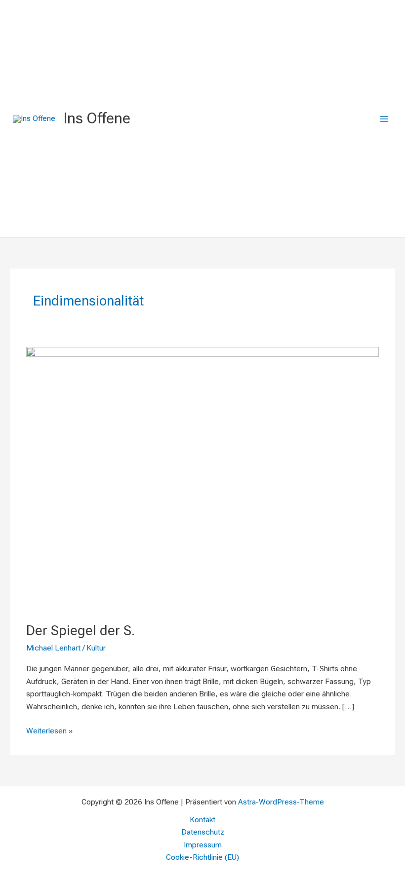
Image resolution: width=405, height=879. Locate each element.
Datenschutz (202, 832)
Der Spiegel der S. (80, 631)
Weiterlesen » (49, 730)
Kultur (96, 648)
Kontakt (202, 819)
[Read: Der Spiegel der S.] (202, 478)
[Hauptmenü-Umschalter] (384, 118)
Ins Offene (96, 118)
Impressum (203, 845)
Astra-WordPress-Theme (281, 802)
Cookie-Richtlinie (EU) (202, 857)
